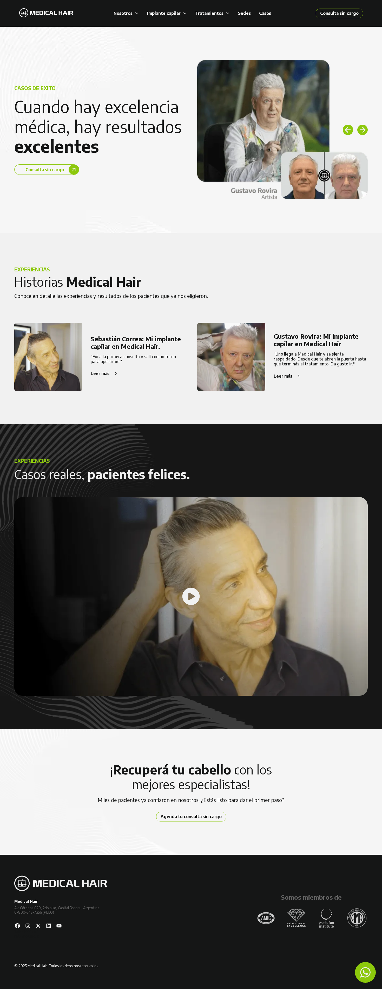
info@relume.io (26, 936)
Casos (265, 13)
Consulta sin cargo (339, 13)
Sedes (244, 13)
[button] (126, 13)
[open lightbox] (191, 596)
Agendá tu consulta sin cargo (191, 816)
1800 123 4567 (26, 931)
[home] (46, 13)
